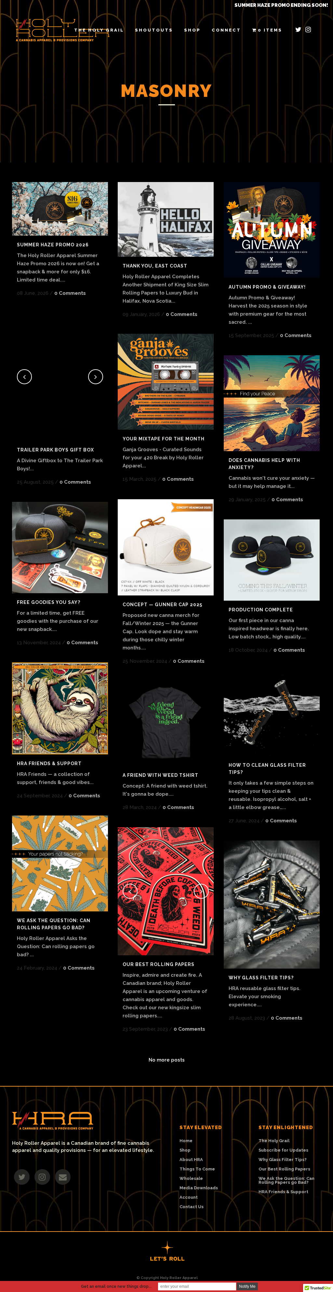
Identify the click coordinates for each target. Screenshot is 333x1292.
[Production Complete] (272, 560)
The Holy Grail (274, 1141)
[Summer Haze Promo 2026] (60, 209)
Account (189, 1197)
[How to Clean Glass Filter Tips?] (272, 713)
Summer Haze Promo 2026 (53, 244)
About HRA (191, 1160)
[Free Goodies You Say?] (60, 547)
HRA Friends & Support (49, 763)
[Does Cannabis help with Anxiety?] (272, 403)
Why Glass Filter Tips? (261, 977)
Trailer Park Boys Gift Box (55, 449)
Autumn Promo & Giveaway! (267, 287)
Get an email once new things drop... (116, 1286)
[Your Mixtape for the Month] (166, 382)
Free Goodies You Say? (48, 602)
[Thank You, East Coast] (166, 219)
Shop (185, 1150)
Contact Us (192, 1207)
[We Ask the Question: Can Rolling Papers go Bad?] (60, 863)
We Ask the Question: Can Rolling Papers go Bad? (286, 1180)
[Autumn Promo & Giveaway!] (272, 230)
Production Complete (261, 609)
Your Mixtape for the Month (164, 438)
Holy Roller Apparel (179, 1278)
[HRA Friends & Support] (60, 708)
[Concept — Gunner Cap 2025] (166, 547)
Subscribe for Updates (283, 1150)
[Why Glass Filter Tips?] (272, 905)
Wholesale (191, 1179)
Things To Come (197, 1169)
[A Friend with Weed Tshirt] (166, 723)
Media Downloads (199, 1188)
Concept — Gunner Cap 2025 (162, 604)
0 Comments (70, 293)
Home (186, 1141)
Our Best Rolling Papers (158, 964)
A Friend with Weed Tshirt (160, 775)
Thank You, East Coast (155, 265)
